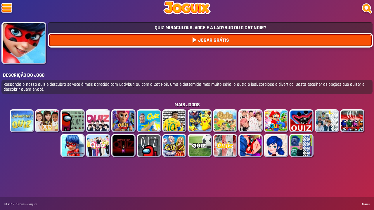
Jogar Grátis (213, 40)
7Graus (20, 204)
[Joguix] (187, 9)
